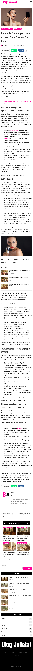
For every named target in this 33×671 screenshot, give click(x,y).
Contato (6, 652)
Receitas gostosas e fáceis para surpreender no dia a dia (8, 514)
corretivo (20, 428)
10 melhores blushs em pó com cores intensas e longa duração (20, 271)
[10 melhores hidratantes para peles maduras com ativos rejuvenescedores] (4, 286)
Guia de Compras (7, 527)
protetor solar (14, 130)
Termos (25, 652)
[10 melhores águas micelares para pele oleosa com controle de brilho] (4, 608)
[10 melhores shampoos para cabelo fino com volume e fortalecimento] (23, 546)
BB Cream (7, 138)
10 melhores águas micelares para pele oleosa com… (19, 607)
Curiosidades (4, 632)
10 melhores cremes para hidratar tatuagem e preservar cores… (18, 278)
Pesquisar (3, 565)
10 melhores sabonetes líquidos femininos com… (18, 601)
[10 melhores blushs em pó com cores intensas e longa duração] (4, 272)
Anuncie (13, 652)
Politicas (17, 655)
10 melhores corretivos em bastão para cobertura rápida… (19, 584)
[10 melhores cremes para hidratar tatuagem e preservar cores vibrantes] (4, 279)
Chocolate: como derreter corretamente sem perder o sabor (24, 514)
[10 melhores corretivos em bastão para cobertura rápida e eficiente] (23, 531)
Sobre (20, 652)
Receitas (3, 635)
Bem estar (10, 28)
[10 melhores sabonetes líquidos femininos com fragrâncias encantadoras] (4, 602)
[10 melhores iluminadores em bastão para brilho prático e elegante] (9, 546)
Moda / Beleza (17, 28)
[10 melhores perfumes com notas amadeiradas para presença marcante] (9, 531)
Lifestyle (4, 28)
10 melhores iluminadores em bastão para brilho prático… (18, 590)
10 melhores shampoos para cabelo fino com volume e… (20, 595)
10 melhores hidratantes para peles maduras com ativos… (19, 285)
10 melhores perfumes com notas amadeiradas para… (20, 577)
